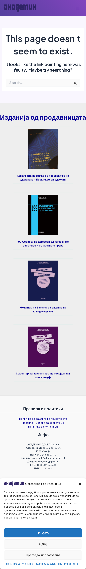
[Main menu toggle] (78, 8)
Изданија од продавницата (43, 117)
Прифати (43, 533)
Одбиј (43, 544)
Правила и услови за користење (43, 422)
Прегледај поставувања (43, 555)
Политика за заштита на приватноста (56, 563)
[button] (80, 484)
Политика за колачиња (19, 563)
